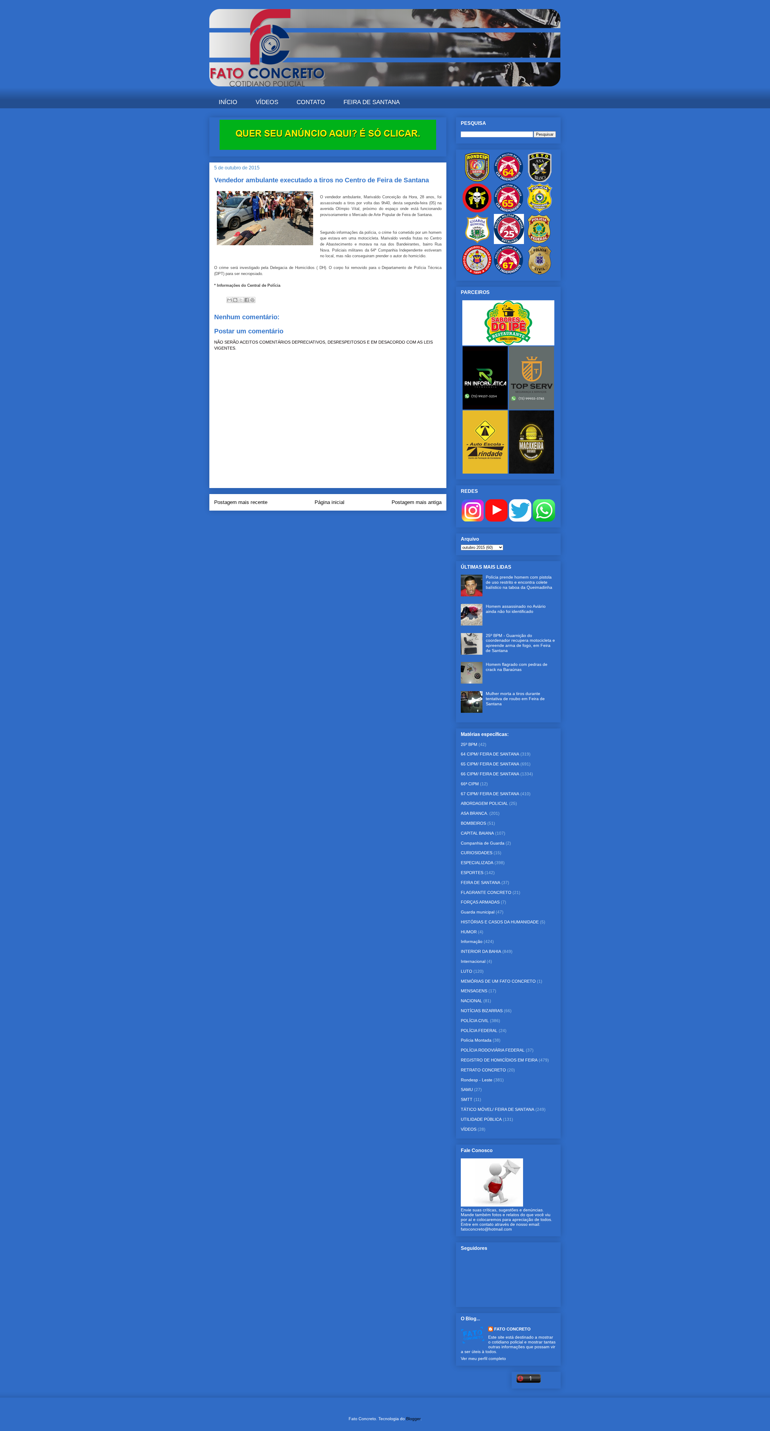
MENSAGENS (474, 990)
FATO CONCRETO (512, 1329)
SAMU (467, 1089)
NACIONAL (471, 1000)
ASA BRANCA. (474, 813)
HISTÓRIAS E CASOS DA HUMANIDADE (500, 921)
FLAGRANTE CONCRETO (486, 892)
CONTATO (311, 102)
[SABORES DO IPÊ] (508, 344)
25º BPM (469, 744)
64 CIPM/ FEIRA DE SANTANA (490, 754)
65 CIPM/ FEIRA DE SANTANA (490, 764)
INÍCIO (228, 102)
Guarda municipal (477, 912)
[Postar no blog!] (235, 300)
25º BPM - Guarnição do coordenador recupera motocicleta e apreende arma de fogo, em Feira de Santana (520, 643)
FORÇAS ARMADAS (480, 902)
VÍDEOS (267, 102)
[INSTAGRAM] (472, 520)
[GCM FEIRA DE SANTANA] (478, 242)
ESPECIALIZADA (477, 862)
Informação (471, 941)
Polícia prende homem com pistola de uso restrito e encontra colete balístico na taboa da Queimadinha (519, 582)
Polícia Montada (476, 1040)
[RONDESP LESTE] (477, 180)
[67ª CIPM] (508, 273)
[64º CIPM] (508, 180)
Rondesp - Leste (476, 1079)
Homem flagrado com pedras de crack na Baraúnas (516, 667)
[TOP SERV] (531, 408)
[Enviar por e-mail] (229, 300)
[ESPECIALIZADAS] (477, 211)
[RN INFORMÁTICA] (486, 408)
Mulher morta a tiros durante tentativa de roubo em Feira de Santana (515, 698)
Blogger (413, 1418)
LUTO (466, 971)
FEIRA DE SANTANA (371, 102)
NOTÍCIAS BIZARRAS (482, 1010)
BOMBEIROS (473, 823)
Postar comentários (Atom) (336, 522)
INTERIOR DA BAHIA (481, 951)
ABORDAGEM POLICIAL (484, 803)
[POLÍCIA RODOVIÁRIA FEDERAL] (540, 211)
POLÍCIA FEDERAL (479, 1030)
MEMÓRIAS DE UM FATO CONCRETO (498, 981)
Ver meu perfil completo (483, 1358)
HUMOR (469, 931)
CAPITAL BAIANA (477, 833)
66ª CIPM (470, 783)
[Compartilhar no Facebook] (247, 300)
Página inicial (329, 502)
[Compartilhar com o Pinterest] (252, 300)
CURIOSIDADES (476, 852)
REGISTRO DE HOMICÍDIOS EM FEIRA (499, 1060)
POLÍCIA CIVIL (475, 1020)
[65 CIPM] (508, 211)
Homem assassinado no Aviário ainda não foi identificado (516, 609)
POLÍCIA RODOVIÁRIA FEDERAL (493, 1050)
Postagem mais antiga (417, 502)
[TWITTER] (520, 520)
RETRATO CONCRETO (483, 1070)
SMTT (467, 1099)
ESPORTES (472, 872)
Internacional (473, 961)
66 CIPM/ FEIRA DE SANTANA (490, 773)
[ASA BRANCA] (540, 180)
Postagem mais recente (240, 502)
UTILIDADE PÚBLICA (481, 1119)
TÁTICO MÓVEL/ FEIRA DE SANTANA (497, 1109)
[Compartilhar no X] (241, 300)
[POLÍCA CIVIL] (540, 273)
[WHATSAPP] (544, 520)
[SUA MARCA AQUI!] (328, 148)
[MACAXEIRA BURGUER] (531, 472)
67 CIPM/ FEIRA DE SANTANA (490, 793)
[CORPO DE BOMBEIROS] (477, 273)
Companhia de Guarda (482, 843)
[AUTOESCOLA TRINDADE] (486, 472)
